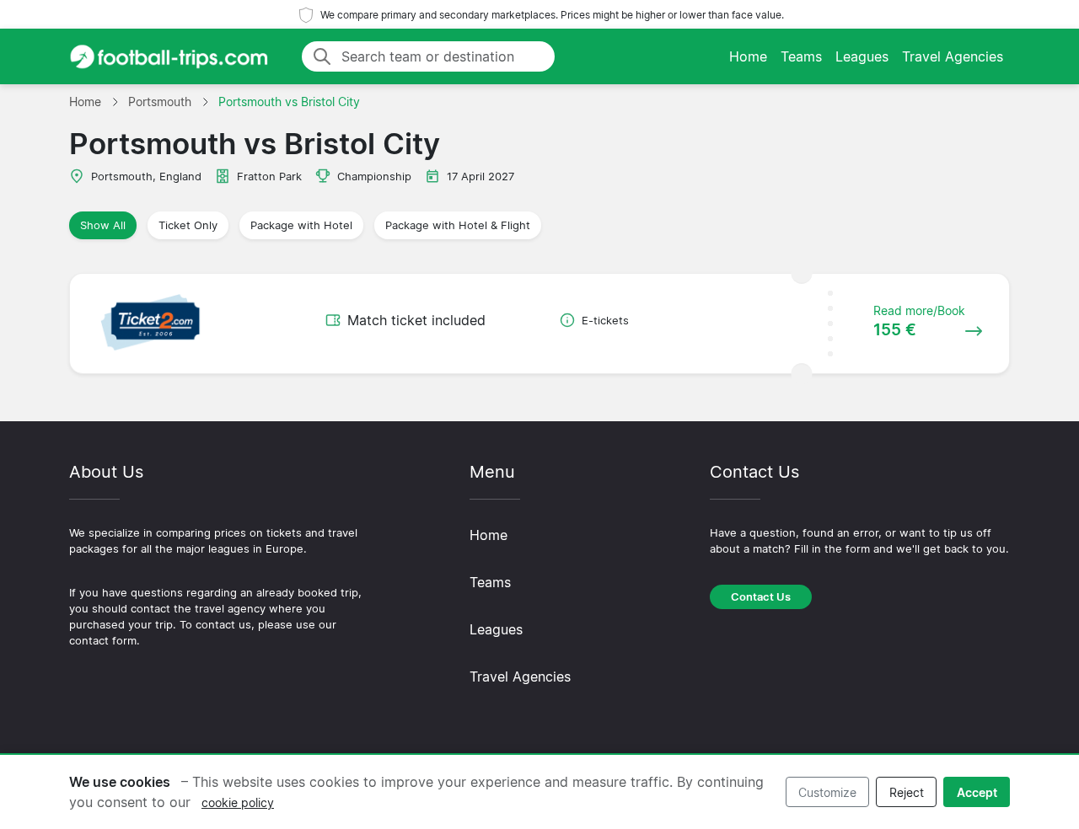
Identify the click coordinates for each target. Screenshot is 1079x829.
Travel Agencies (952, 56)
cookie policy (237, 802)
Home (748, 56)
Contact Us (761, 597)
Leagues (861, 56)
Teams (801, 56)
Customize (827, 792)
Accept (977, 792)
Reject (906, 792)
